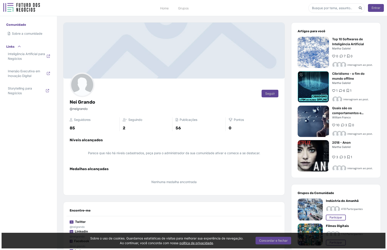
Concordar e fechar (273, 240)
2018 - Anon (341, 142)
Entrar (376, 8)
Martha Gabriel (341, 48)
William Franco (341, 117)
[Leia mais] (313, 52)
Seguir (270, 93)
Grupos (183, 8)
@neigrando (77, 227)
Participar (335, 217)
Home (164, 8)
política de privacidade (196, 243)
